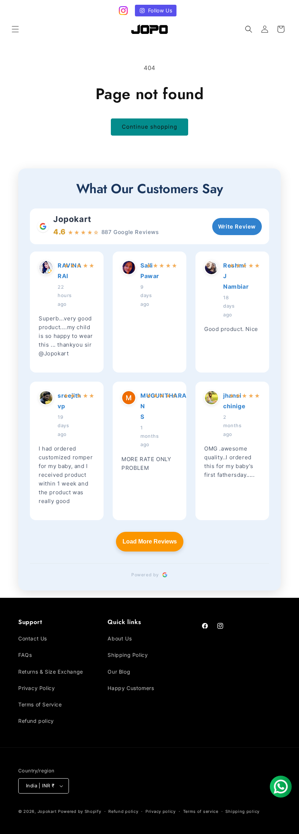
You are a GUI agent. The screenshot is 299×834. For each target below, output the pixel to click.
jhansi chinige (224, 401)
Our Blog (119, 672)
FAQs (25, 655)
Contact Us (32, 638)
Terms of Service (40, 704)
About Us (120, 638)
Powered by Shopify (79, 811)
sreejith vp (58, 401)
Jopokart (72, 219)
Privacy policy (160, 811)
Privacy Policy (36, 688)
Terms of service (200, 811)
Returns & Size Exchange (50, 672)
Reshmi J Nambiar (224, 276)
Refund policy (36, 721)
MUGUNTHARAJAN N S (141, 406)
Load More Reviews (150, 541)
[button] (15, 29)
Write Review (237, 226)
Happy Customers (131, 688)
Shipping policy (242, 811)
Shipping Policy (128, 655)
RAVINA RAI (58, 271)
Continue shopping (149, 126)
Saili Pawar (141, 271)
